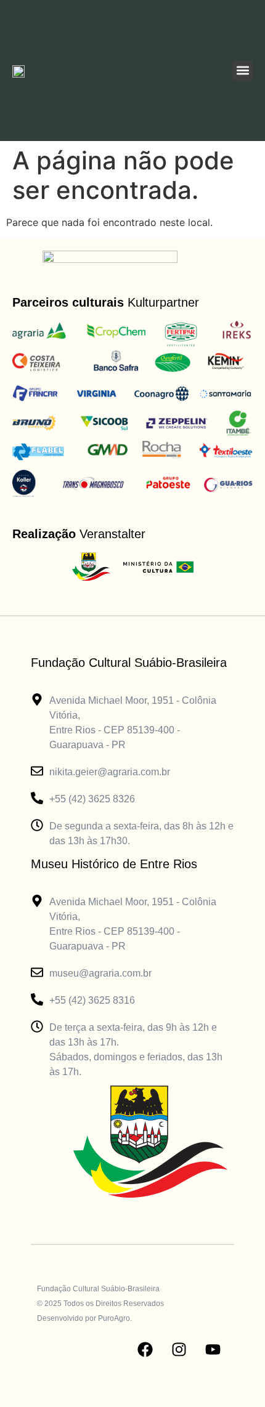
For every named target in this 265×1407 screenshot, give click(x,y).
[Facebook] (144, 1349)
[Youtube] (212, 1349)
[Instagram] (178, 1349)
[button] (242, 70)
